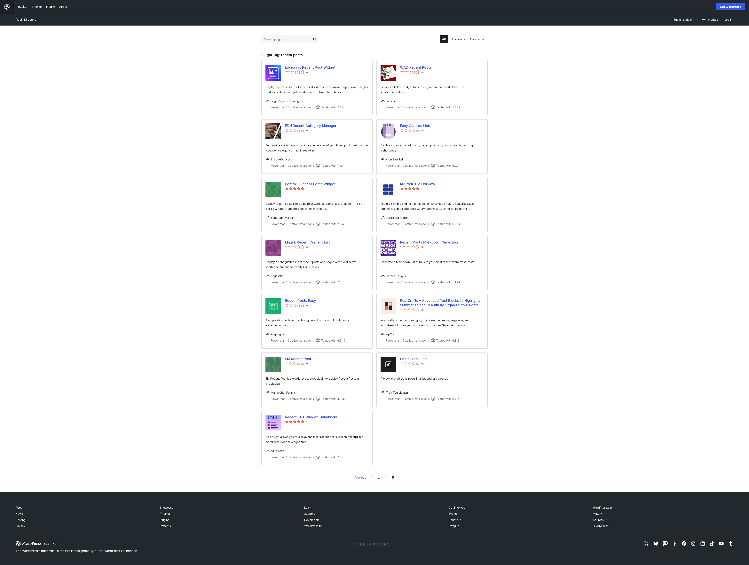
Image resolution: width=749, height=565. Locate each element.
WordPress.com (605, 507)
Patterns (165, 526)
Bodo (56, 544)
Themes (165, 513)
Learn (307, 507)
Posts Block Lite (413, 359)
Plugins (164, 520)
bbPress (600, 520)
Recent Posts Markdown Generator (429, 242)
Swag (454, 526)
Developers (311, 520)
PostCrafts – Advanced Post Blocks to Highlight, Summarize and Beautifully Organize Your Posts (440, 302)
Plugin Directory (26, 19)
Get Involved (457, 507)
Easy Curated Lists (415, 126)
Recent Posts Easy (300, 300)
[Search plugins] (314, 39)
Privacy (20, 526)
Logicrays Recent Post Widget (310, 67)
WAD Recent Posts (416, 67)
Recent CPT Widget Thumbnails (311, 417)
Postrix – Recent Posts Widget (310, 184)
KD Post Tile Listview (417, 184)
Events (453, 513)
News (19, 513)
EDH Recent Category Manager (310, 126)
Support (309, 513)
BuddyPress (602, 526)
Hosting (21, 520)
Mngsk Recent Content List (307, 242)
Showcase (166, 507)
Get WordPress (730, 6)
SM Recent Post (298, 359)
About (19, 507)
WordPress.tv (314, 526)
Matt (597, 513)
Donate (455, 520)
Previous (360, 477)
